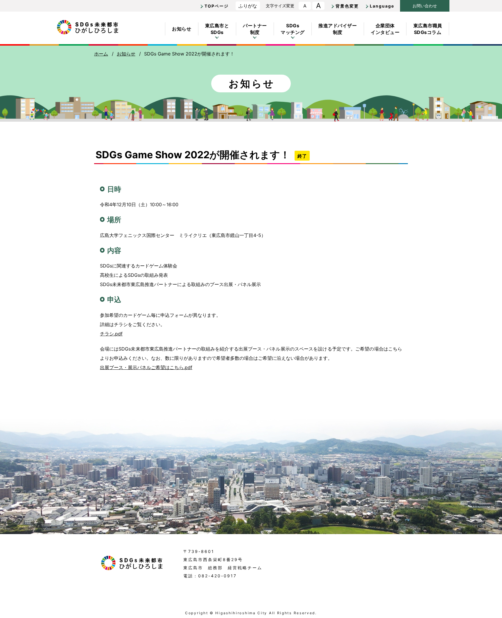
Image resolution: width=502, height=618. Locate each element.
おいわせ (425, 5)
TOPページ (217, 5)
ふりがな (248, 6)
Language (382, 5)
